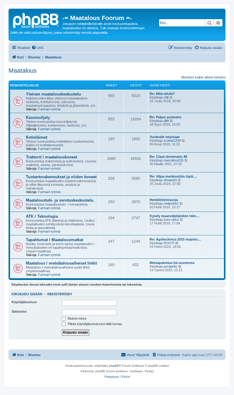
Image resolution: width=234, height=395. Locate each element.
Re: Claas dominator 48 (168, 156)
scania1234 (172, 140)
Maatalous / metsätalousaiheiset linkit (61, 263)
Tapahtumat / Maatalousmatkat (54, 239)
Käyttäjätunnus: (24, 302)
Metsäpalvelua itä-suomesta (172, 263)
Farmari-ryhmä (49, 109)
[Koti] (36, 19)
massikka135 (173, 160)
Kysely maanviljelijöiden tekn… (175, 216)
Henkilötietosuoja (164, 200)
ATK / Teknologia (42, 216)
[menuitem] (37, 47)
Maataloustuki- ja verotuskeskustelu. (60, 200)
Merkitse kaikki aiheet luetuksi (203, 77)
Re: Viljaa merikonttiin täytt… (173, 176)
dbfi (166, 121)
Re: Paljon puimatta (165, 117)
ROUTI (169, 243)
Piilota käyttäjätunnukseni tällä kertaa (94, 324)
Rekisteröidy (59, 294)
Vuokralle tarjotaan (165, 137)
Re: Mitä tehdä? (162, 93)
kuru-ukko (171, 219)
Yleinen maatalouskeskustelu (53, 94)
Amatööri (170, 180)
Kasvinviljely (38, 117)
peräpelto (170, 266)
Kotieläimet (36, 137)
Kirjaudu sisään (27, 294)
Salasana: (19, 311)
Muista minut (76, 318)
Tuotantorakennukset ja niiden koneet (61, 177)
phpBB (114, 365)
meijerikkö (171, 203)
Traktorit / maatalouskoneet (51, 157)
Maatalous (23, 70)
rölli (166, 97)
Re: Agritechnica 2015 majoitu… (175, 239)
